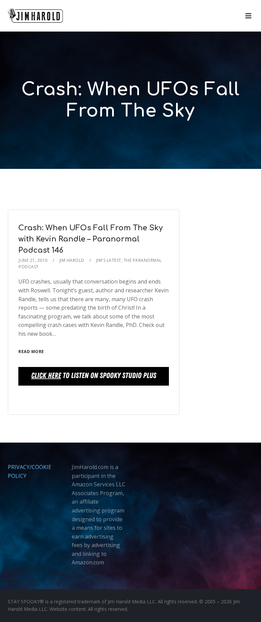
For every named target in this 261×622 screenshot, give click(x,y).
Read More (31, 351)
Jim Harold (71, 260)
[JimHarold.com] (35, 16)
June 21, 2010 (33, 260)
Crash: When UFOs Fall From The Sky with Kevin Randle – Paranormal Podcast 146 (90, 239)
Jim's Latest (108, 260)
